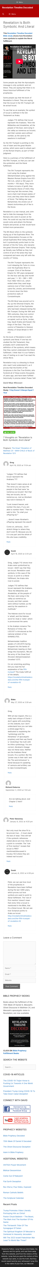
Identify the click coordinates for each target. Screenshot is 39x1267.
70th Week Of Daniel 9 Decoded (17, 1141)
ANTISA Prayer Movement (14, 1165)
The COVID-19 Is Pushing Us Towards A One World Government (18, 1083)
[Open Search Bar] (3, 14)
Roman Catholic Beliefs (13, 1192)
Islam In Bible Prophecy (13, 1152)
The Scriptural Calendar (13, 1198)
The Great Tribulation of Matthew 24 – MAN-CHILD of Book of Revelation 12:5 (18, 450)
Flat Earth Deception (12, 1181)
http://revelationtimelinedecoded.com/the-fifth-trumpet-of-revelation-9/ (20, 918)
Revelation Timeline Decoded (17, 7)
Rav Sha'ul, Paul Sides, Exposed (17, 1187)
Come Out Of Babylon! (13, 1176)
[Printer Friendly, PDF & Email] (9, 432)
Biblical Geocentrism (12, 1170)
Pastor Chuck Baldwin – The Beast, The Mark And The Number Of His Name (18, 1219)
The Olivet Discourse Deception (17, 1147)
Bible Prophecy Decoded (14, 1136)
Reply (9, 542)
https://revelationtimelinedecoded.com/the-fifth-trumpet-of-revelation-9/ (20, 679)
